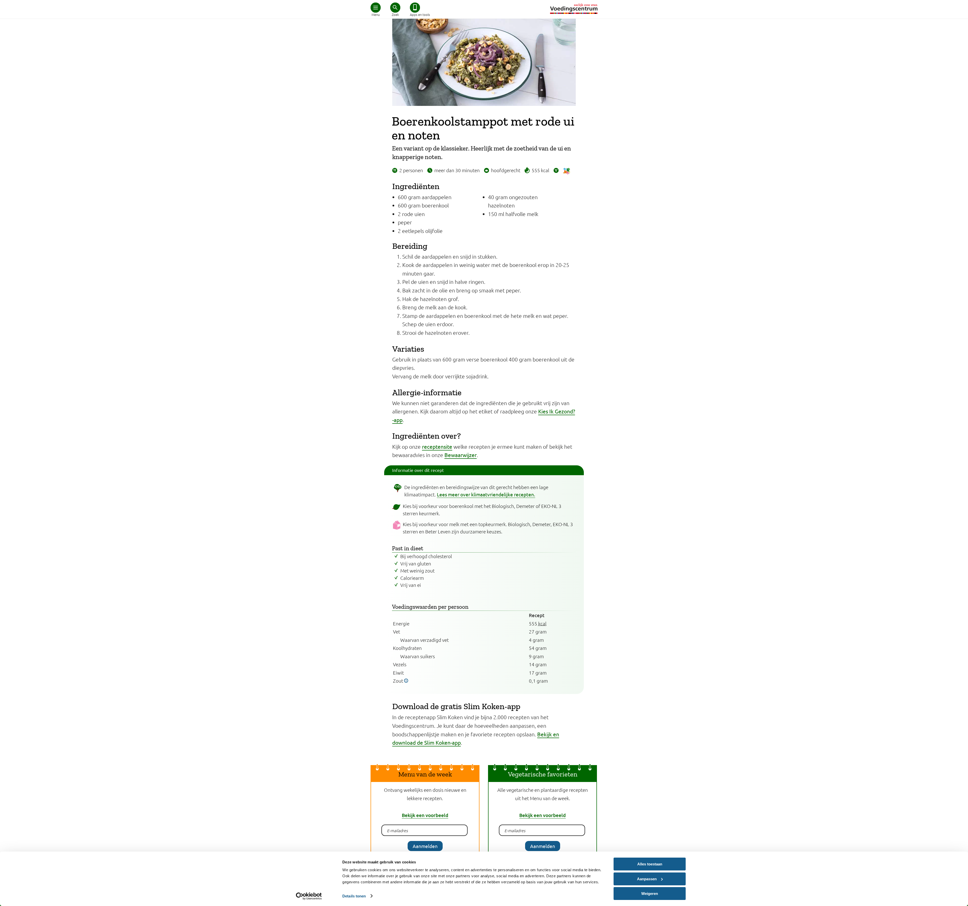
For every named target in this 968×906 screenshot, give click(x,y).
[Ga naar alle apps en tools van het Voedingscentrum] (415, 8)
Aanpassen (647, 879)
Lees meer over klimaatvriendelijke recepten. (486, 494)
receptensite (437, 446)
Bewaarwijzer (460, 454)
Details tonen (354, 896)
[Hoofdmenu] (376, 8)
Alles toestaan (649, 864)
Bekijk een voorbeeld (425, 815)
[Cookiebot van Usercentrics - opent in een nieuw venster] (309, 896)
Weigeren (649, 893)
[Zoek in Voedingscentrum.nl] (395, 8)
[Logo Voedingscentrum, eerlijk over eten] (573, 9)
